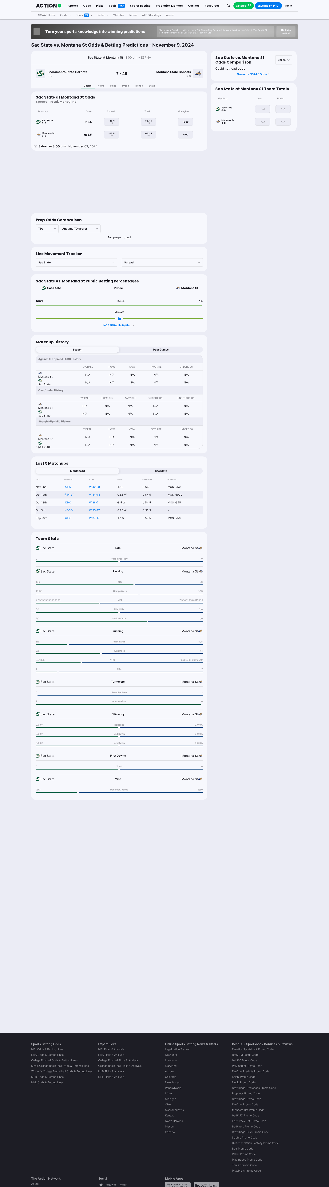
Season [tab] (77, 349)
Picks (113, 85)
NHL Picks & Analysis (111, 1076)
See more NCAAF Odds (252, 74)
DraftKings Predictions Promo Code (254, 1087)
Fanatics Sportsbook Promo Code (253, 1049)
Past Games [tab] (161, 349)
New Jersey (172, 1082)
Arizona (169, 1071)
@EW (68, 486)
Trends (139, 85)
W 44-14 (94, 494)
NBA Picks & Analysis (111, 1054)
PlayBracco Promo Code (247, 1159)
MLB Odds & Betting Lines (47, 1076)
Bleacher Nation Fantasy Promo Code (255, 1143)
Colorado (170, 1076)
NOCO (69, 510)
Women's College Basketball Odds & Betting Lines (62, 1071)
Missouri (170, 1126)
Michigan (170, 1098)
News (101, 85)
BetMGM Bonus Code (245, 1054)
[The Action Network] (48, 6)
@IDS (68, 518)
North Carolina (174, 1121)
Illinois (168, 1093)
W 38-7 (93, 502)
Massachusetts (174, 1109)
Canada (170, 1132)
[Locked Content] (119, 318)
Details (88, 85)
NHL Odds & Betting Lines (47, 1082)
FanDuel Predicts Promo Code (250, 1071)
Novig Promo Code (244, 1082)
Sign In (288, 5)
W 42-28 (94, 486)
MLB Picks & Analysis (111, 1071)
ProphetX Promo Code (246, 1093)
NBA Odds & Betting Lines (47, 1054)
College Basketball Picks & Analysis (119, 1065)
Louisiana (171, 1060)
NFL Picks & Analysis (111, 1049)
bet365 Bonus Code (244, 1060)
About (35, 1183)
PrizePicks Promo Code (246, 1170)
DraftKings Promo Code (246, 1098)
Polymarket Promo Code (247, 1065)
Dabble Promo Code (244, 1137)
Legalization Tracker (177, 1049)
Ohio (168, 1104)
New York (171, 1054)
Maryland (171, 1065)
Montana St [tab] (77, 470)
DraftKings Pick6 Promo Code (250, 1132)
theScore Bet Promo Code (248, 1109)
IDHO (68, 502)
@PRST (69, 494)
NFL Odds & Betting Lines (47, 1049)
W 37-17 (94, 518)
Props (125, 85)
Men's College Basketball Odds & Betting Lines (60, 1065)
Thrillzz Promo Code (244, 1165)
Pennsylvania (173, 1087)
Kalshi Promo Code (244, 1076)
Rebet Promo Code (244, 1154)
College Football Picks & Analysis (118, 1060)
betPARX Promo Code (245, 1115)
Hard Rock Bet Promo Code (249, 1121)
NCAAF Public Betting (117, 325)
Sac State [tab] (161, 470)
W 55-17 (94, 510)
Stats (152, 85)
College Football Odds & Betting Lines (54, 1060)
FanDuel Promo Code (245, 1104)
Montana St (189, 288)
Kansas (169, 1115)
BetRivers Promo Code (246, 1126)
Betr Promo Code (242, 1148)
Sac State (54, 288)
